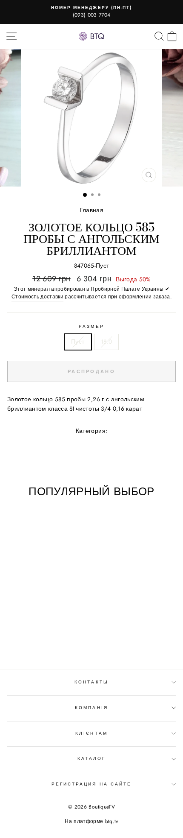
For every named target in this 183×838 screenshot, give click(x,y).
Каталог (91, 758)
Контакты (91, 682)
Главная (91, 210)
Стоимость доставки (37, 296)
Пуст (77, 341)
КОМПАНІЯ (91, 707)
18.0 (106, 341)
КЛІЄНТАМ (91, 733)
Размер (91, 326)
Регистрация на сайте (91, 784)
